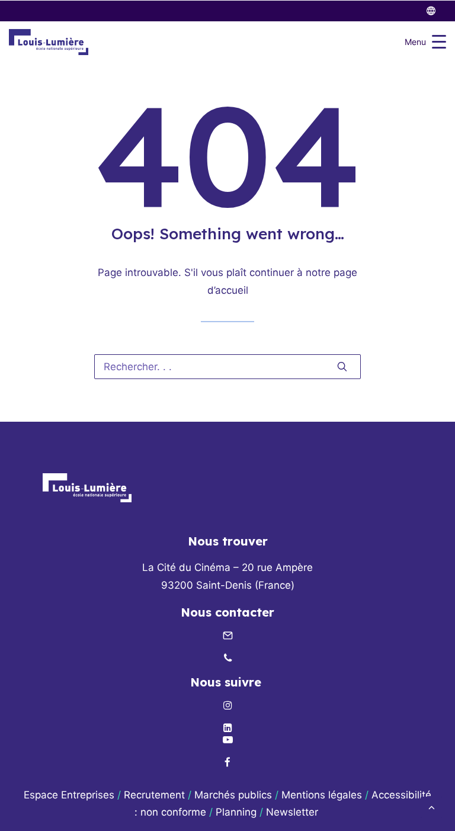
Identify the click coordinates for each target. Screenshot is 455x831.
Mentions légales (321, 795)
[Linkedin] (227, 728)
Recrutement (154, 795)
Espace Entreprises (69, 795)
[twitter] (436, 11)
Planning (236, 812)
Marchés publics (233, 795)
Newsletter (293, 812)
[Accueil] (87, 487)
